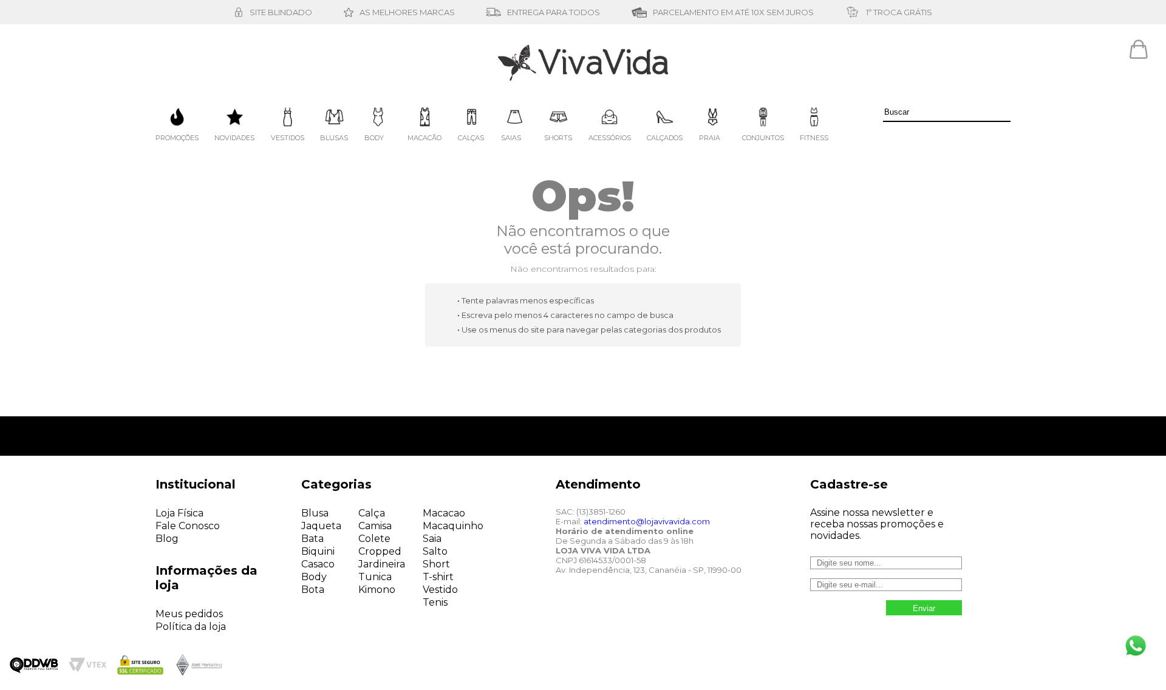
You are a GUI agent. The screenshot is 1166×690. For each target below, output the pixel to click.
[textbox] (947, 112)
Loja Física (179, 513)
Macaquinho (453, 526)
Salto (435, 551)
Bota (312, 589)
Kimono (376, 589)
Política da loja (190, 626)
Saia (432, 538)
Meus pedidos (189, 614)
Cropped (379, 551)
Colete (374, 538)
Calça (371, 513)
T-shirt (438, 577)
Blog (167, 538)
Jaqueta (321, 526)
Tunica (375, 577)
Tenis (435, 602)
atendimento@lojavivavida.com (647, 521)
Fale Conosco (187, 526)
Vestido (440, 589)
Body (314, 577)
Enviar (924, 608)
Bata (312, 538)
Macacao (444, 513)
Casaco (318, 564)
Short (436, 564)
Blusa (315, 513)
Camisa (375, 526)
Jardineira (381, 564)
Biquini (318, 551)
